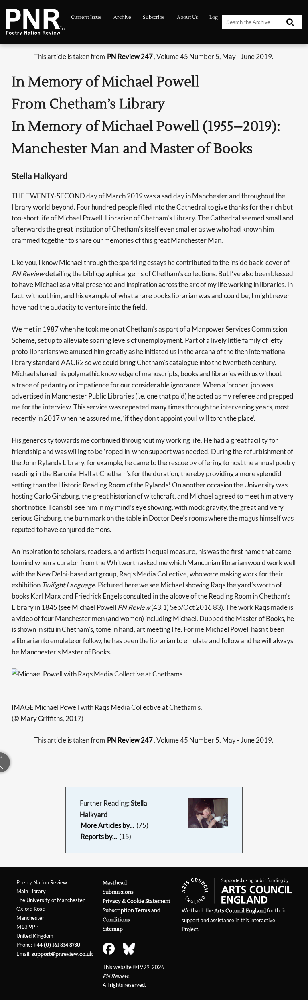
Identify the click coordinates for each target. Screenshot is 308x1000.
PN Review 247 (130, 56)
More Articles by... (107, 825)
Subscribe (154, 17)
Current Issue (86, 17)
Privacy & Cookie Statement (136, 901)
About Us (187, 17)
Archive (122, 17)
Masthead (115, 882)
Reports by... (99, 836)
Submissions (118, 891)
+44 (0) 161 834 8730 (56, 944)
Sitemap (113, 928)
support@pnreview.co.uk (62, 954)
